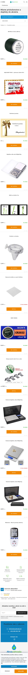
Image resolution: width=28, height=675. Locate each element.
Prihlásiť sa (22, 612)
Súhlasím (21, 671)
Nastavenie (14, 666)
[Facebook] (14, 639)
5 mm (11, 382)
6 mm (14, 382)
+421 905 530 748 (15, 631)
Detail (14, 309)
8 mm (18, 382)
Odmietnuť (7, 670)
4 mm (7, 382)
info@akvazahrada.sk (15, 629)
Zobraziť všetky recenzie (16, 590)
